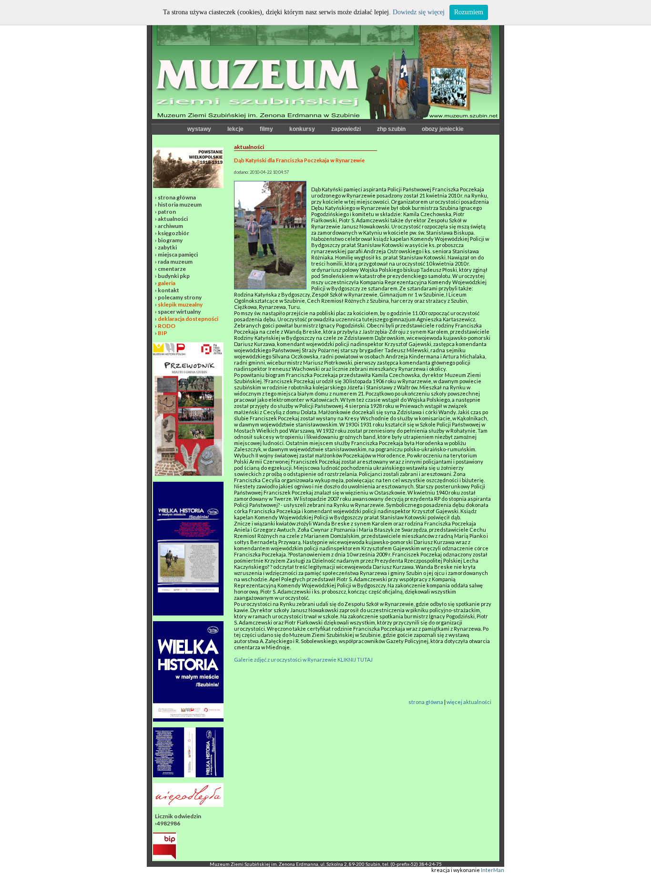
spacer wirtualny (179, 311)
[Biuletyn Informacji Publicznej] (165, 857)
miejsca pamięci (178, 254)
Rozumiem (468, 12)
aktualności (173, 218)
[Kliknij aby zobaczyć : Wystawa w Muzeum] (188, 613)
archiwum (170, 225)
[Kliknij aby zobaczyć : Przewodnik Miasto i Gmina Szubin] (188, 473)
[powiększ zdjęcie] (270, 287)
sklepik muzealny (180, 304)
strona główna (177, 197)
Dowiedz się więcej (419, 12)
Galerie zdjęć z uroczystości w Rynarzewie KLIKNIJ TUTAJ (303, 659)
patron (167, 211)
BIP (162, 333)
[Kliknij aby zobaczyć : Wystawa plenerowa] (188, 719)
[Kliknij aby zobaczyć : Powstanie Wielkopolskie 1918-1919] (188, 185)
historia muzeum (180, 204)
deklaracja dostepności (188, 318)
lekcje (235, 129)
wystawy (199, 129)
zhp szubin (391, 129)
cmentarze (172, 268)
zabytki (167, 247)
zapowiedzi (346, 129)
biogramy (170, 240)
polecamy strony (180, 297)
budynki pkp (174, 275)
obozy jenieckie (443, 129)
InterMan (492, 870)
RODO (166, 325)
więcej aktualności (469, 702)
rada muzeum (175, 261)
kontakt (168, 290)
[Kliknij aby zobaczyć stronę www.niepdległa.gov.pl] (188, 804)
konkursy (302, 129)
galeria (166, 283)
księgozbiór (173, 233)
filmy (266, 129)
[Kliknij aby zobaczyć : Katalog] (188, 775)
